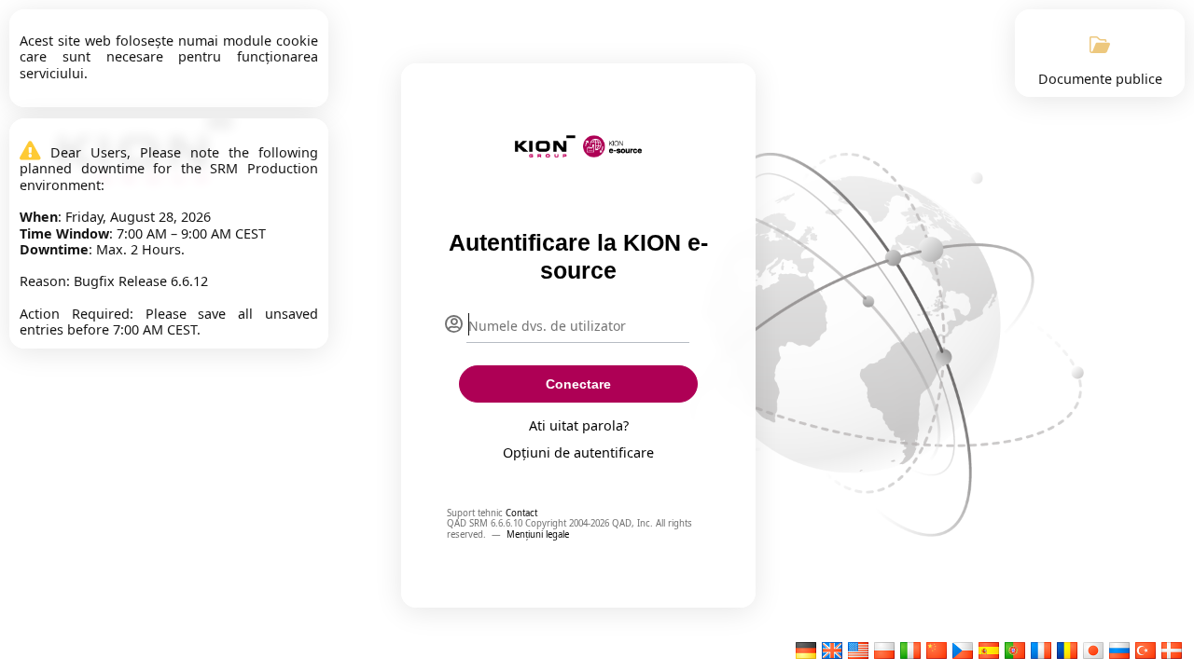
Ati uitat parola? (579, 425)
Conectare (578, 384)
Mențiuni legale (538, 534)
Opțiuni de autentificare (578, 452)
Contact (521, 513)
